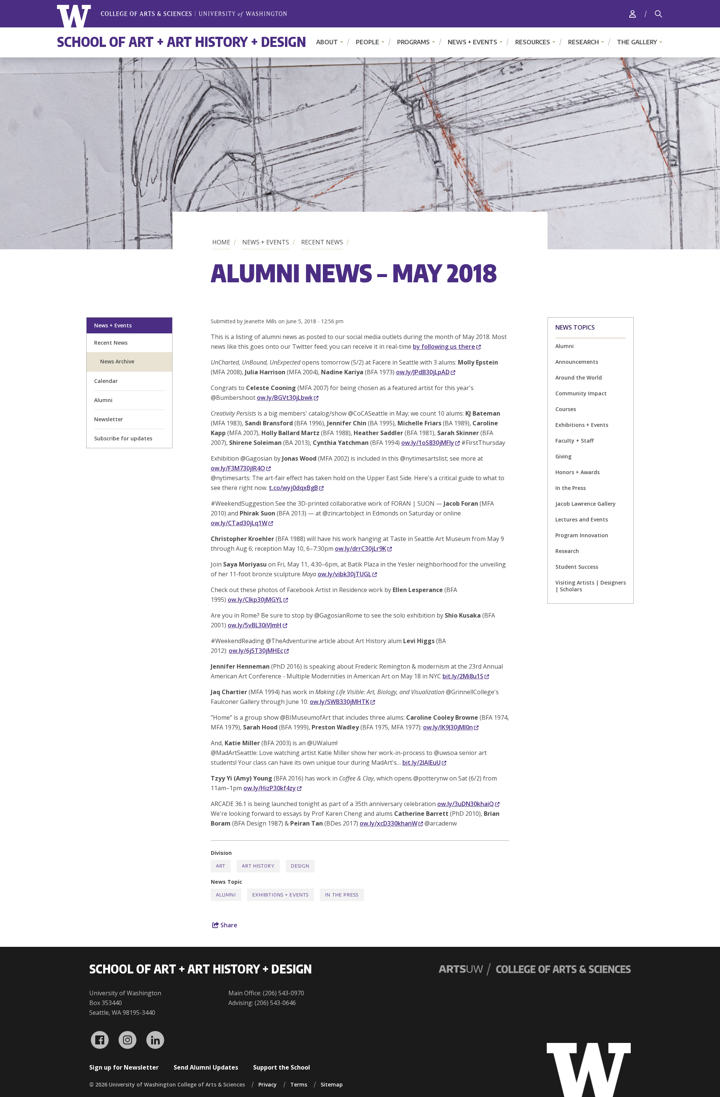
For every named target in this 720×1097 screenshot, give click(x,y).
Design (300, 866)
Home (221, 242)
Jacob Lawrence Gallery (585, 503)
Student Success (576, 566)
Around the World (578, 377)
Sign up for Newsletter (124, 1067)
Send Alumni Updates (206, 1067)
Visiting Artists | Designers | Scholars (590, 586)
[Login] (632, 14)
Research (583, 42)
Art (220, 866)
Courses (565, 409)
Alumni (103, 400)
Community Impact (581, 393)
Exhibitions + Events (581, 424)
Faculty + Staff (574, 440)
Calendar (106, 380)
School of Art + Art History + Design (181, 41)
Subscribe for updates (123, 438)
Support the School (281, 1067)
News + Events (472, 42)
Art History (258, 866)
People (367, 42)
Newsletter (108, 419)
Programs (413, 42)
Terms (298, 1084)
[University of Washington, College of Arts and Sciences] (172, 16)
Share (228, 925)
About (327, 42)
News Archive (117, 361)
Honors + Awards (577, 472)
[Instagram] (127, 1039)
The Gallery (637, 42)
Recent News (322, 242)
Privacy (267, 1084)
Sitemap (332, 1084)
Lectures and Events (581, 519)
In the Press (570, 487)
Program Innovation (581, 535)
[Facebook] (99, 1039)
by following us (444, 346)
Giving (563, 456)
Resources (532, 42)
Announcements (576, 361)
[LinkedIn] (155, 1039)
